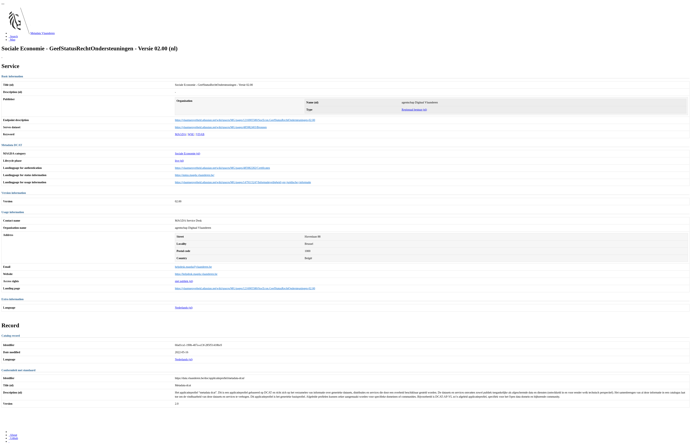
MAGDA (180, 134)
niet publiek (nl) (184, 281)
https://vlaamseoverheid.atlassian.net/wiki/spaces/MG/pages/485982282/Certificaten (222, 167)
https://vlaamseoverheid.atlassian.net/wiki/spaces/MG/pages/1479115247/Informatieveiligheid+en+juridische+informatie (243, 182)
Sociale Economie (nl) (187, 153)
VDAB (200, 134)
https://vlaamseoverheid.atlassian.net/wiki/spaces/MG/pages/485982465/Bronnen (221, 127)
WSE (191, 134)
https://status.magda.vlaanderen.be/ (194, 175)
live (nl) (179, 160)
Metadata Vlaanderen (42, 33)
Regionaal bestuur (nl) (414, 109)
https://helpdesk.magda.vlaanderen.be (196, 274)
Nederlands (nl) (184, 307)
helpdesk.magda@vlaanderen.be (193, 266)
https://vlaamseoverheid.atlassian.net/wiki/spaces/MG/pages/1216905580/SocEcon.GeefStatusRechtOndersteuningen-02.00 (245, 120)
